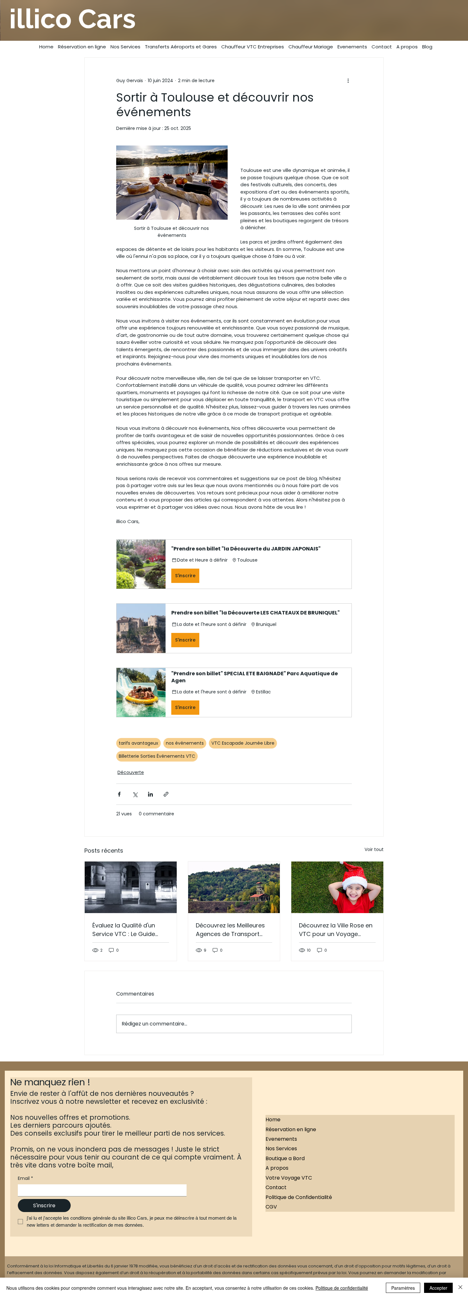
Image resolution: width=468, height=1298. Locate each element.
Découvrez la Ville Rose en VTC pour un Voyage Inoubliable (335, 929)
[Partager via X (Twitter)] (135, 794)
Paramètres (403, 1288)
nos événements (185, 743)
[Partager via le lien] (166, 794)
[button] (234, 564)
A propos (277, 1168)
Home (273, 1119)
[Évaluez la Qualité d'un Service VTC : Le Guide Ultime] (131, 887)
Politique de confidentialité (342, 1288)
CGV (271, 1206)
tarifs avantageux (138, 743)
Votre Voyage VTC (289, 1177)
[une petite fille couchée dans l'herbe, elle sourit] (337, 887)
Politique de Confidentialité (299, 1197)
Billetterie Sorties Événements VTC (157, 756)
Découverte (130, 772)
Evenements (281, 1139)
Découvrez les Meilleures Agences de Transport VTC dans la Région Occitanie (230, 929)
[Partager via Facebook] (119, 794)
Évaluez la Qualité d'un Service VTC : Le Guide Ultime (123, 929)
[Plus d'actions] (348, 80)
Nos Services (281, 1148)
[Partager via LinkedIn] (150, 794)
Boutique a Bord (285, 1158)
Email (25, 1178)
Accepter (438, 1288)
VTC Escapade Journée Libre (242, 743)
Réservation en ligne (291, 1129)
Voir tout (374, 849)
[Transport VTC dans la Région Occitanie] (234, 887)
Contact (276, 1187)
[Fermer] (460, 1288)
